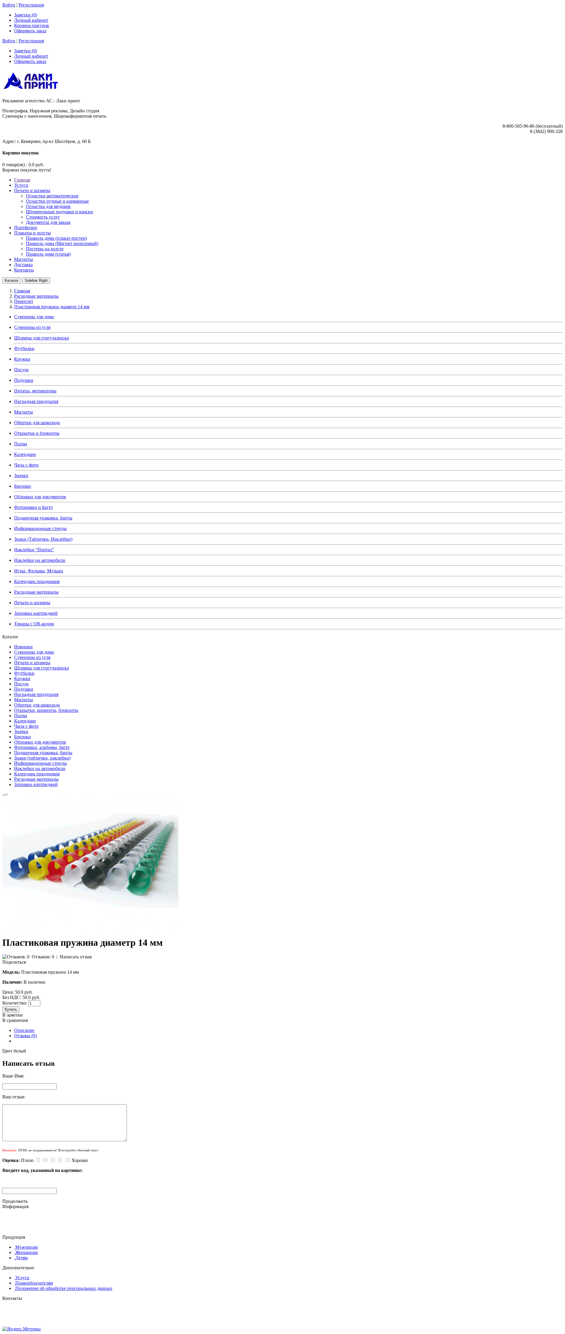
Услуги (22, 1277)
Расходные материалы (36, 591)
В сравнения (15, 1020)
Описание (24, 1030)
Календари (25, 454)
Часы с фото (26, 464)
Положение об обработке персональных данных (63, 1288)
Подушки (23, 380)
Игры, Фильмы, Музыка (38, 570)
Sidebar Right (36, 280)
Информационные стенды (40, 528)
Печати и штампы (32, 602)
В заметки (12, 1014)
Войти (8, 4)
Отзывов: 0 (43, 956)
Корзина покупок (31, 25)
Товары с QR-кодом (34, 623)
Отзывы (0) (25, 1035)
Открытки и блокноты (36, 433)
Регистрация (31, 4)
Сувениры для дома (34, 316)
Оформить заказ (30, 30)
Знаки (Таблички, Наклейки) (43, 539)
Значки (21, 475)
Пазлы (20, 443)
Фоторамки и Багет (33, 507)
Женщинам (26, 1252)
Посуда (21, 369)
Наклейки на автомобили (39, 560)
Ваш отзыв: (13, 1096)
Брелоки (22, 486)
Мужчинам (26, 1247)
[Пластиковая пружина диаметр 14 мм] (90, 928)
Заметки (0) (25, 14)
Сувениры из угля (32, 327)
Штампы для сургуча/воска (41, 337)
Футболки (24, 348)
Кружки (22, 359)
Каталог (12, 280)
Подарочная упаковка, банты (43, 517)
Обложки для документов (40, 496)
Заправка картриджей (36, 613)
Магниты (23, 411)
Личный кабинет (31, 20)
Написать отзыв (76, 956)
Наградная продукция (36, 401)
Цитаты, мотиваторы (35, 390)
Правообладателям (34, 1282)
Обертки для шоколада (37, 422)
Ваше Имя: (13, 1075)
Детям (21, 1257)
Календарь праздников (37, 581)
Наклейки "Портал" (34, 549)
